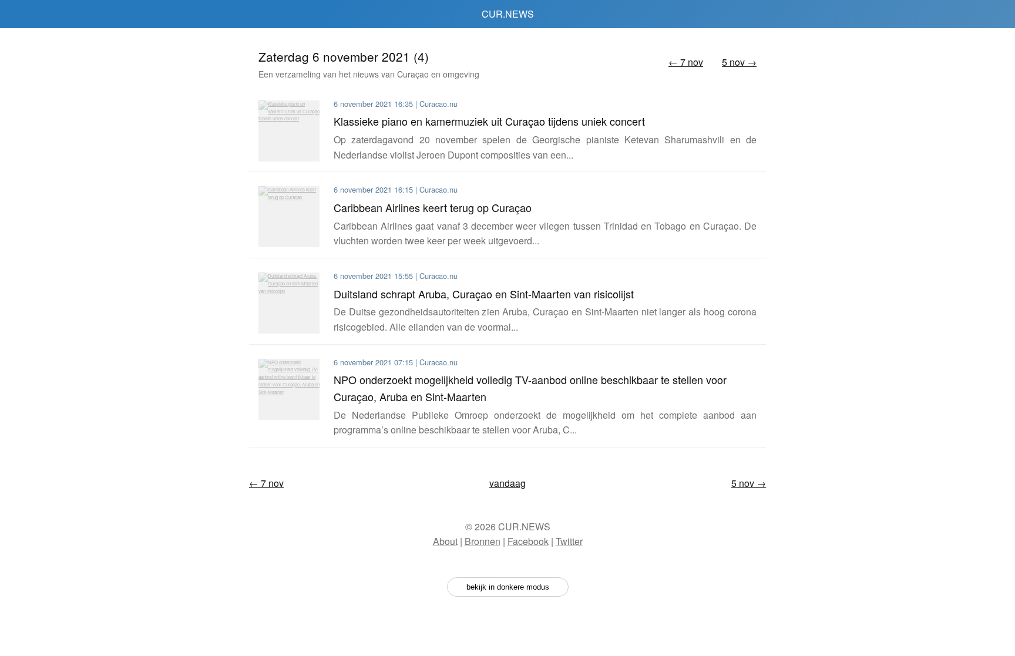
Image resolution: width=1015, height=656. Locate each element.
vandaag (507, 483)
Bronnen (482, 541)
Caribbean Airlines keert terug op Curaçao (433, 207)
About (445, 541)
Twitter (569, 541)
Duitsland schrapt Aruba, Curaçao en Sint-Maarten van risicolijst (484, 293)
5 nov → (739, 62)
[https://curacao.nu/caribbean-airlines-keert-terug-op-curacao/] (289, 216)
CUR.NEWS (508, 14)
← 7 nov (685, 62)
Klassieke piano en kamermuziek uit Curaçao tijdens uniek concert (489, 121)
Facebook (528, 541)
